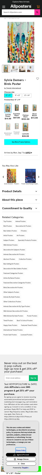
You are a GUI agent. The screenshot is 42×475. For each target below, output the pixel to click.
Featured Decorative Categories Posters (17, 283)
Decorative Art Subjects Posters (14, 250)
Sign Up (33, 378)
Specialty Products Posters (27, 240)
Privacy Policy (21, 450)
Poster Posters (32, 316)
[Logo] (21, 6)
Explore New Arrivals (21, 2)
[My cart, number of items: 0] (38, 6)
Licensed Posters (26, 335)
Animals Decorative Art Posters (14, 254)
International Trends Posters (13, 330)
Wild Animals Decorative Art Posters (16, 311)
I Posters (24, 231)
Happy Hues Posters (10, 325)
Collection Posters (25, 259)
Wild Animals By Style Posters (13, 316)
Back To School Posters (25, 320)
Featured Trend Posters (29, 325)
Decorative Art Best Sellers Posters (15, 269)
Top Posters (8, 221)
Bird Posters (8, 226)
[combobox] (18, 12)
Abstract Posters (9, 259)
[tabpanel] (21, 120)
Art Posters (20, 235)
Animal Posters (21, 221)
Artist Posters (8, 235)
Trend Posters (8, 320)
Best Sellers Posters (10, 231)
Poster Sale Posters (10, 335)
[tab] (8, 95)
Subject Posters (9, 240)
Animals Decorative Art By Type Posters (17, 306)
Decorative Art (14, 18)
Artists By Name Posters (12, 278)
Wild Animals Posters (11, 245)
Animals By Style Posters (12, 297)
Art (5, 18)
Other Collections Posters (12, 302)
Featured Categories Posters (13, 273)
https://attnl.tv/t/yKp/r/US (13, 417)
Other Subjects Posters (11, 292)
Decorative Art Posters (23, 226)
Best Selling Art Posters (11, 264)
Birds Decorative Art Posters (13, 287)
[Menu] (4, 7)
